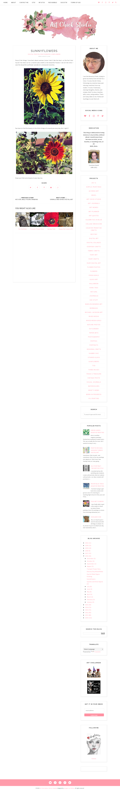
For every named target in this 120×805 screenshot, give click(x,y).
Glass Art (94, 279)
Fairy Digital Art (94, 263)
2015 (87, 605)
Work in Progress (93, 394)
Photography (45, 54)
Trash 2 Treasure (93, 374)
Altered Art (94, 191)
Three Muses (93, 370)
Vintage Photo (94, 378)
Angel (93, 195)
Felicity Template (52, 788)
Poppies (93, 341)
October (90, 561)
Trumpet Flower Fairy (93, 569)
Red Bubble (52, 2)
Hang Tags (93, 288)
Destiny (93, 234)
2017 (87, 553)
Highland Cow (96, 517)
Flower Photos (93, 267)
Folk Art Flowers (97, 501)
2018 (87, 551)
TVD (93, 366)
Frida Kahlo (94, 275)
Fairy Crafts (94, 259)
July (88, 586)
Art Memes (93, 207)
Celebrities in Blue (94, 220)
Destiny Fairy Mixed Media (95, 571)
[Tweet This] (30, 187)
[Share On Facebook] (37, 187)
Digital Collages (94, 243)
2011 (87, 615)
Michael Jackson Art (94, 312)
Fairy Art (94, 255)
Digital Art (94, 238)
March (89, 597)
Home (6, 2)
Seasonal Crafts (94, 349)
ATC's (94, 183)
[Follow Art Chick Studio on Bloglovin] (94, 754)
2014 (87, 607)
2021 (87, 543)
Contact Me (24, 2)
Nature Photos (93, 325)
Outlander (93, 329)
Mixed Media (94, 316)
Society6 (64, 2)
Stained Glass (94, 357)
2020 (87, 545)
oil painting (94, 398)
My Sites (42, 2)
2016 (87, 556)
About (13, 2)
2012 (87, 612)
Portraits (93, 345)
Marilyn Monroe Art (93, 304)
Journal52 (93, 296)
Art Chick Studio (94, 199)
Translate (97, 652)
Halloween (93, 284)
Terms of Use (76, 2)
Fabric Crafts (94, 251)
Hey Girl (93, 292)
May (88, 592)
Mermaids (94, 308)
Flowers (93, 271)
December (90, 558)
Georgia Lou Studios (69, 788)
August (89, 566)
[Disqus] (44, 258)
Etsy (33, 2)
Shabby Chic (94, 353)
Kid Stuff (94, 300)
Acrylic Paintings (93, 187)
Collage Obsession (94, 224)
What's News (93, 390)
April (88, 594)
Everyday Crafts (94, 247)
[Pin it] (44, 187)
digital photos (34, 54)
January (89, 602)
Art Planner (94, 212)
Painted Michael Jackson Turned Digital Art (97, 450)
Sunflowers (56, 54)
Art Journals (94, 203)
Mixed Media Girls (93, 320)
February (90, 599)
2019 (87, 548)
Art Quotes (94, 216)
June (88, 589)
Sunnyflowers (91, 579)
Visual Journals (94, 382)
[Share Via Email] (51, 187)
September (90, 564)
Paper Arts (93, 333)
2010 (87, 618)
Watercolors (93, 386)
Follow (94, 758)
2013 (87, 610)
